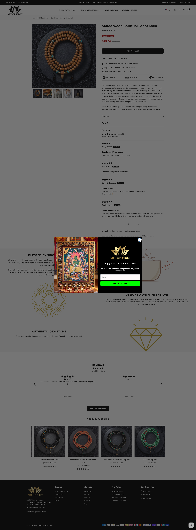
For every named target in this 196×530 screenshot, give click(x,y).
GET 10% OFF (120, 283)
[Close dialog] (139, 240)
